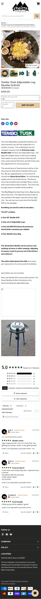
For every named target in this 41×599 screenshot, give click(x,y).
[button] (34, 453)
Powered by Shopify (8, 584)
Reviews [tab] (6, 406)
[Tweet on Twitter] (7, 123)
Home (3, 23)
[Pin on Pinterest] (16, 123)
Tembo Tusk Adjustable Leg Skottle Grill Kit (16, 449)
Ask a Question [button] (21, 399)
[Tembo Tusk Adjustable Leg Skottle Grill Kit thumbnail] (13, 73)
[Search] (37, 16)
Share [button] (6, 453)
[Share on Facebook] (3, 123)
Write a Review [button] (21, 393)
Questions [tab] (19, 406)
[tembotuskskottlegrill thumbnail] (5, 73)
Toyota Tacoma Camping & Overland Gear (18, 25)
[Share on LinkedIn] (11, 123)
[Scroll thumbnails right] (38, 73)
